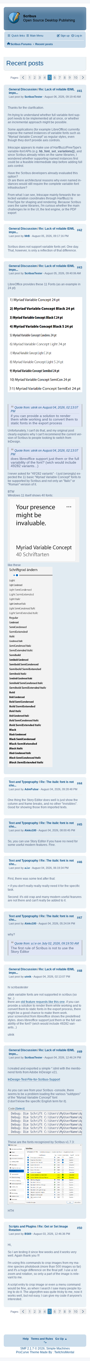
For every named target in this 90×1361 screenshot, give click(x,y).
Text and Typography (23, 782)
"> (45, 1342)
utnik (27, 976)
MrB (27, 235)
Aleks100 (30, 830)
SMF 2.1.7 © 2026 (32, 1348)
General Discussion (23, 89)
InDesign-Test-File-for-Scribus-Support (34, 1079)
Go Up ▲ (61, 1338)
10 (75, 77)
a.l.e (27, 867)
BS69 (27, 1233)
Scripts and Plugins (22, 1226)
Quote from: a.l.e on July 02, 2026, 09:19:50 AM (46, 943)
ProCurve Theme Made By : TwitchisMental (45, 1352)
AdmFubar (31, 789)
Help (26, 1338)
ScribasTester (33, 96)
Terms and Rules (42, 1338)
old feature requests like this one (43, 1002)
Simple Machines (58, 1348)
